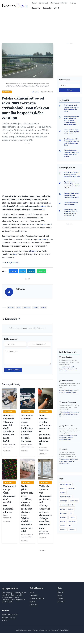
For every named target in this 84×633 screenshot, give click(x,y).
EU (71, 513)
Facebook (13, 271)
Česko (34, 3)
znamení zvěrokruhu (67, 505)
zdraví (62, 525)
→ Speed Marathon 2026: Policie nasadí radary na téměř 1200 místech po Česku (68, 461)
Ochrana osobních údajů (10, 614)
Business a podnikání (59, 3)
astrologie (63, 501)
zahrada (72, 517)
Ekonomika (47, 8)
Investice (11, 307)
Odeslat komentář (13, 370)
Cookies (4, 621)
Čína (69, 525)
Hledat (69, 90)
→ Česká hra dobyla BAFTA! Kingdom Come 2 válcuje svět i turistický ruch (68, 369)
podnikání (71, 488)
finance (62, 492)
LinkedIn (31, 271)
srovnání (42, 239)
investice (63, 517)
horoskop (63, 513)
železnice (26, 307)
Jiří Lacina (35, 92)
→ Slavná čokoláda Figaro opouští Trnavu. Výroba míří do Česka (68, 391)
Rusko (62, 488)
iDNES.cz (32, 251)
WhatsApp (41, 271)
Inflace (62, 521)
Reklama (60, 598)
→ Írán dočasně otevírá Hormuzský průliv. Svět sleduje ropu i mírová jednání (69, 414)
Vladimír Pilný (64, 630)
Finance (73, 3)
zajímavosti (72, 521)
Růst (18, 307)
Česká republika (65, 484)
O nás (60, 595)
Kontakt (60, 592)
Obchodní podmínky (8, 618)
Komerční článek (65, 496)
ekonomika (74, 501)
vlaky (14, 254)
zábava (62, 530)
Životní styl (36, 8)
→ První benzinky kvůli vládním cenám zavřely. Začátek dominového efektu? (68, 437)
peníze (62, 509)
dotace (43, 206)
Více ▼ (56, 8)
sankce (70, 509)
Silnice (43, 307)
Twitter (22, 271)
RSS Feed (61, 601)
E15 (43, 209)
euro (44, 224)
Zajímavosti (43, 3)
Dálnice (35, 307)
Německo (72, 530)
